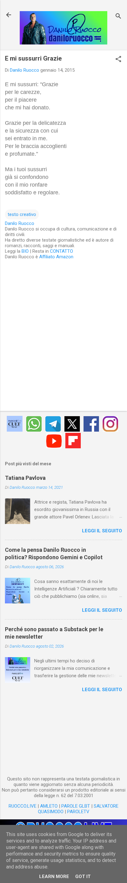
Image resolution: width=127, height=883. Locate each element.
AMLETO (49, 806)
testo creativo (22, 214)
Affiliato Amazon (56, 257)
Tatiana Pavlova (25, 478)
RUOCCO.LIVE (22, 806)
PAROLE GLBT (75, 806)
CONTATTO (61, 251)
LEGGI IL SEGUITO (102, 531)
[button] (118, 59)
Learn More (54, 876)
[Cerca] (118, 16)
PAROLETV (78, 811)
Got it (83, 876)
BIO (25, 251)
